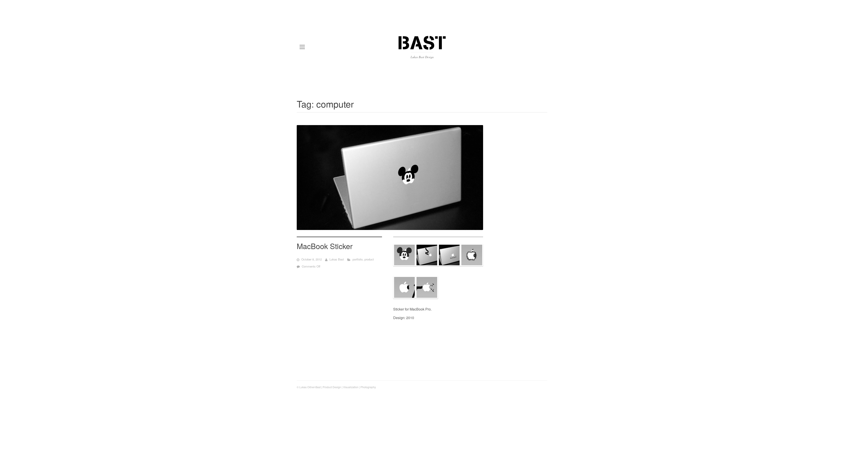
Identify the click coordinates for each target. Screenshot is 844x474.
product (369, 259)
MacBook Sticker (325, 246)
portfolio (358, 259)
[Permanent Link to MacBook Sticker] (390, 177)
